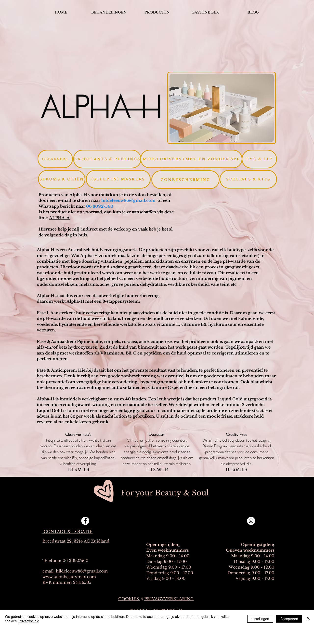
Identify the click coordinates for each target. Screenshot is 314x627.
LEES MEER (157, 469)
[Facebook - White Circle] (85, 521)
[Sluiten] (308, 618)
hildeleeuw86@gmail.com (128, 200)
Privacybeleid (29, 620)
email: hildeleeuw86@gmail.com (75, 571)
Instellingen (260, 618)
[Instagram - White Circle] (251, 521)
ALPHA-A (59, 217)
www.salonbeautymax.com (69, 576)
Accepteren (289, 618)
